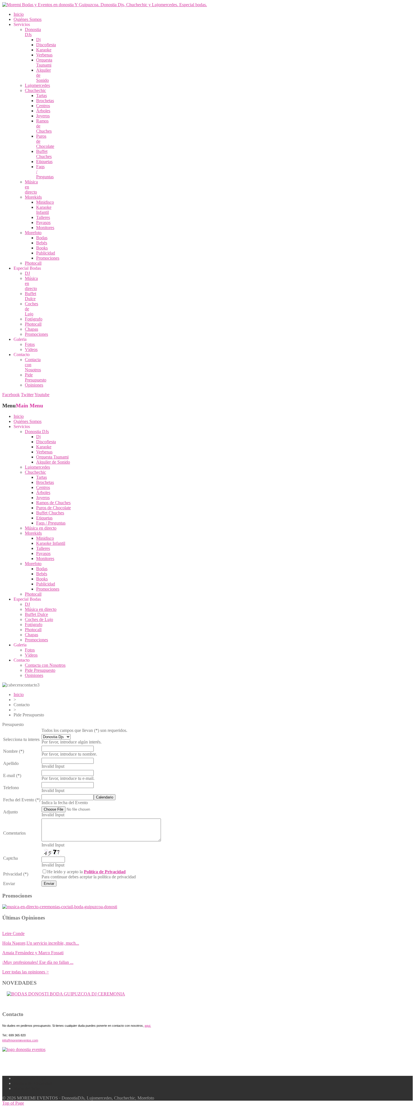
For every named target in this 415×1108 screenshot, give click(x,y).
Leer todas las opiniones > (25, 971)
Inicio (19, 694)
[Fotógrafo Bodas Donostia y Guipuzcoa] (59, 906)
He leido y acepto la (86, 871)
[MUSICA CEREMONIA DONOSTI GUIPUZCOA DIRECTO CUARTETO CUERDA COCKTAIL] (66, 993)
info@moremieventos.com (20, 1040)
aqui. (148, 1025)
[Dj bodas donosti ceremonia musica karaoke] (23, 1049)
